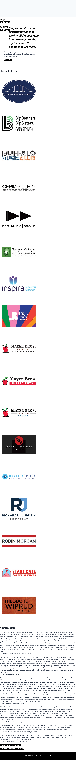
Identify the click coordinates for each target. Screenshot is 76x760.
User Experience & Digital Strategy (12, 748)
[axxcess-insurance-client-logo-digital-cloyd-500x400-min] (18, 105)
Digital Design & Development (11, 745)
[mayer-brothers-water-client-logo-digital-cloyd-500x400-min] (18, 427)
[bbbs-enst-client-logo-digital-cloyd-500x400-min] (18, 137)
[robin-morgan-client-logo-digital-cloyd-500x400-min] (18, 555)
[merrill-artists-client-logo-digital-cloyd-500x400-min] (18, 459)
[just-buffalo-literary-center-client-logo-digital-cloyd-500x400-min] (18, 330)
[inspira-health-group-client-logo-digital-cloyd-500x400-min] (18, 298)
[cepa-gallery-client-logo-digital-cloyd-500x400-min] (18, 202)
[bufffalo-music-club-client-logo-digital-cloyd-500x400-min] (18, 170)
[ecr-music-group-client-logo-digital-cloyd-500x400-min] (18, 234)
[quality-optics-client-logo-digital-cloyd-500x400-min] (18, 491)
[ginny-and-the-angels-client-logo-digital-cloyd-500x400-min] (18, 266)
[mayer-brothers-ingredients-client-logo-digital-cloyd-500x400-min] (18, 395)
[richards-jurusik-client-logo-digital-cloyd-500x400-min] (18, 523)
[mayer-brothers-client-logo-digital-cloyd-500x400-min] (18, 362)
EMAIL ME (8, 60)
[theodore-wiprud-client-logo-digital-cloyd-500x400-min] (18, 620)
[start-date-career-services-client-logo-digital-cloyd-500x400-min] (18, 587)
